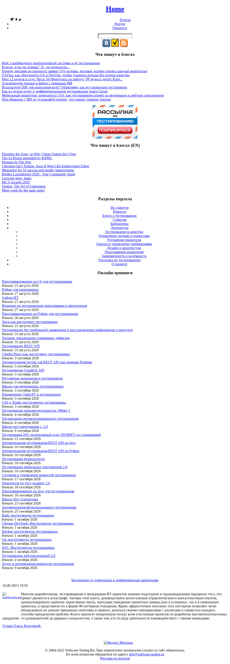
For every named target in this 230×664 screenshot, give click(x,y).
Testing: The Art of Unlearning (24, 186)
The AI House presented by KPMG (27, 158)
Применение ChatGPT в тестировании (31, 394)
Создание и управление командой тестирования (39, 475)
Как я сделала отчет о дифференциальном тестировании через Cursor (55, 91)
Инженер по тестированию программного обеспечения (44, 306)
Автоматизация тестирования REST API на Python (40, 451)
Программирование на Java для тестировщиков (38, 491)
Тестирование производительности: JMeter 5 (36, 410)
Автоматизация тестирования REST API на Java (38, 443)
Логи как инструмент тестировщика (30, 322)
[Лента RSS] (124, 46)
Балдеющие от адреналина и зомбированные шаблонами (115, 580)
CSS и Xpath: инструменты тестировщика (34, 402)
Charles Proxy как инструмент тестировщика (36, 354)
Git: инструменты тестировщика (26, 539)
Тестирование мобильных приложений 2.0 (34, 467)
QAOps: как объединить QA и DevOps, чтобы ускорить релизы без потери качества (66, 75)
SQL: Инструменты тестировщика (28, 548)
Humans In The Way (16, 162)
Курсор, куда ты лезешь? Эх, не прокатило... (36, 67)
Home (115, 9)
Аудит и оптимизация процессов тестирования (38, 564)
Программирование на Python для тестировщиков (40, 314)
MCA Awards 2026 (16, 182)
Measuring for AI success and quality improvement (38, 170)
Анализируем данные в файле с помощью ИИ (37, 83)
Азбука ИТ (10, 298)
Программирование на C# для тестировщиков (37, 281)
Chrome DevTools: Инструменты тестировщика (38, 523)
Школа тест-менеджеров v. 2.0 (25, 427)
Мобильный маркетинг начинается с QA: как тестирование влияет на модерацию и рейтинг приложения (83, 95)
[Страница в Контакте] (106, 46)
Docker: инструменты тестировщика (30, 531)
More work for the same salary (23, 190)
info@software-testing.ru (146, 654)
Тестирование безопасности (23, 459)
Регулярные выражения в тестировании (32, 378)
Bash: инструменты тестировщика (28, 515)
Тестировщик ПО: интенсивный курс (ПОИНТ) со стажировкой (51, 435)
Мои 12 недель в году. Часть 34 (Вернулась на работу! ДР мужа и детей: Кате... (62, 79)
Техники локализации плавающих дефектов (36, 338)
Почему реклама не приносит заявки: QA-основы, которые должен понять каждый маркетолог (75, 71)
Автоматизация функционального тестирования (39, 507)
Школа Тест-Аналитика (20, 499)
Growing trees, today (17, 178)
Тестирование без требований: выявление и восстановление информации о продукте (67, 330)
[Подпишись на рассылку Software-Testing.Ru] (115, 46)
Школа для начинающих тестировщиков (33, 386)
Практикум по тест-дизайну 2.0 (26, 483)
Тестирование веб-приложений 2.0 (28, 556)
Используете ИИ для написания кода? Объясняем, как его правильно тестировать (64, 87)
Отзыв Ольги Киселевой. (21, 626)
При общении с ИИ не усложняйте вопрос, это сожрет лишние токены (56, 99)
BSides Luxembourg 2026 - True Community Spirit (38, 174)
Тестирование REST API (21, 346)
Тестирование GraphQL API (23, 370)
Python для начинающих (20, 289)
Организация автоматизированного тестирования (40, 418)
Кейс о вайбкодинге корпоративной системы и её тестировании (51, 63)
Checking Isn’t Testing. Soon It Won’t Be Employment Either (45, 166)
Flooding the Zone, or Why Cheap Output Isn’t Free (39, 154)
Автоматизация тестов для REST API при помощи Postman (47, 362)
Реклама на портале (115, 658)
